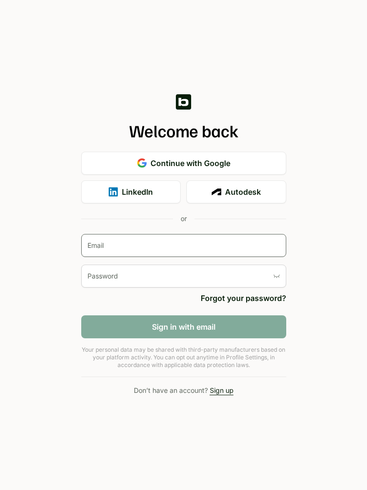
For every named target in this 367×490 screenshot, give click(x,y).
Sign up (222, 390)
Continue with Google (190, 163)
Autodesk (243, 192)
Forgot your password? (243, 298)
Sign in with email (184, 327)
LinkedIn (137, 192)
